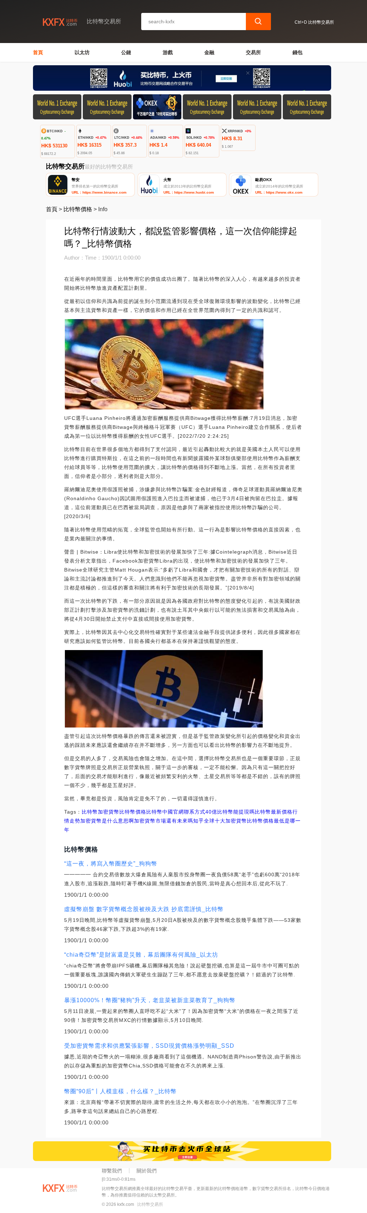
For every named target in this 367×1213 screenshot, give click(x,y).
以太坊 (82, 52)
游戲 (168, 52)
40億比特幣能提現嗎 (230, 812)
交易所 (253, 52)
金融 (209, 52)
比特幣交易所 (150, 1204)
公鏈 (126, 52)
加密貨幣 (108, 812)
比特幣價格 (77, 209)
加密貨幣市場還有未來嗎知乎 (169, 821)
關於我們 (147, 1170)
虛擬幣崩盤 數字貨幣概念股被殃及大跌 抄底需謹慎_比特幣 (144, 909)
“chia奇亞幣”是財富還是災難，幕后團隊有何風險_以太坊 (141, 955)
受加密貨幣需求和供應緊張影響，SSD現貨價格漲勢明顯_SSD (149, 1046)
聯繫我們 (112, 1170)
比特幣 (90, 812)
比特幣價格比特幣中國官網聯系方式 (162, 812)
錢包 (297, 52)
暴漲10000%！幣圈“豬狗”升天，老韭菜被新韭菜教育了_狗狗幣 (149, 1000)
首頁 (38, 52)
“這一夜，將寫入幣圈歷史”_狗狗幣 (110, 864)
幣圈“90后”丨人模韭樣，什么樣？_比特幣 (120, 1091)
